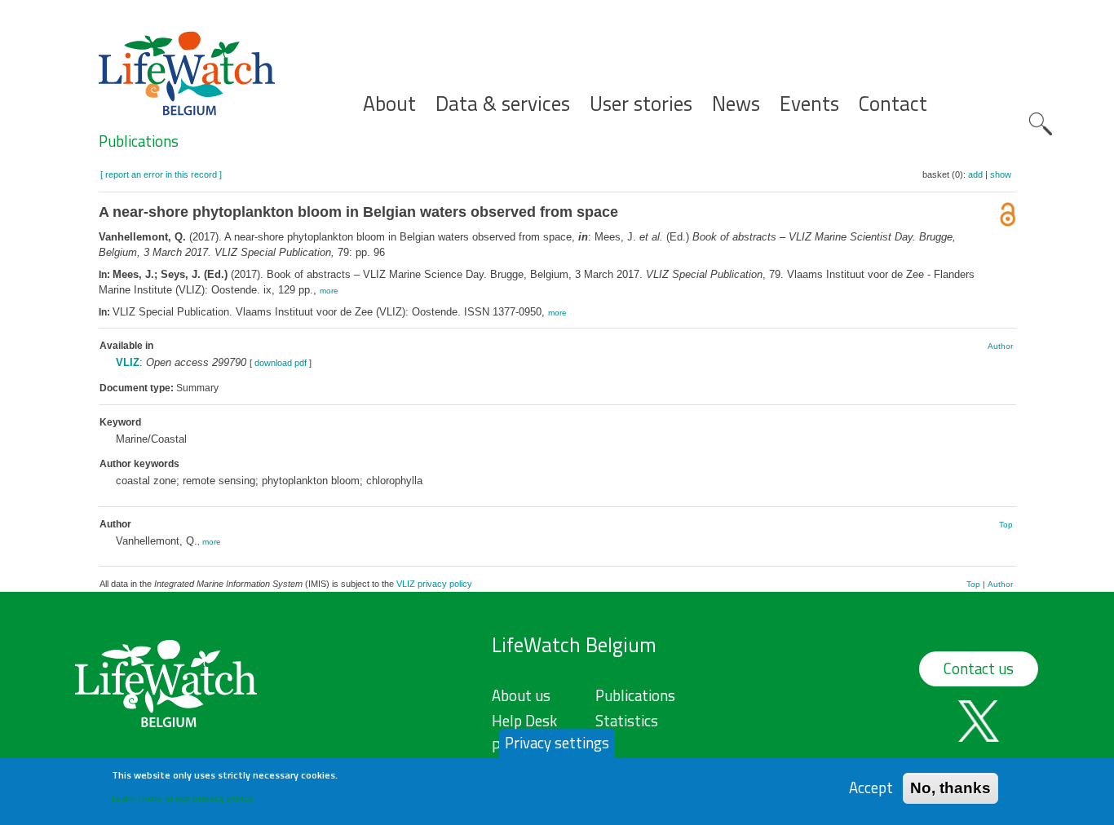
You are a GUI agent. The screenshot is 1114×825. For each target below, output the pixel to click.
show (1000, 174)
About (389, 104)
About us (521, 695)
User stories (641, 104)
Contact (893, 104)
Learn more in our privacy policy (182, 797)
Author (1000, 346)
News (736, 104)
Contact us (979, 668)
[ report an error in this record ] (161, 174)
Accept (871, 788)
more (329, 290)
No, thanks (950, 787)
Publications (139, 141)
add (975, 174)
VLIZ (127, 362)
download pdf (280, 363)
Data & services (502, 104)
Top (1006, 524)
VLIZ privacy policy (434, 584)
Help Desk (524, 720)
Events (809, 104)
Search (1040, 124)
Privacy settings (557, 742)
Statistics (626, 720)
